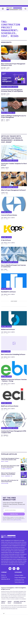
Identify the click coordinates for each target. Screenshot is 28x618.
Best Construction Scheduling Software (13, 354)
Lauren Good (4, 192)
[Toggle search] (25, 9)
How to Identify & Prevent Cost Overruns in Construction (13, 266)
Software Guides (19, 575)
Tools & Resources (19, 582)
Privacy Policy (18, 519)
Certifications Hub (19, 580)
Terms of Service (3, 602)
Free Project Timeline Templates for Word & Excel (14, 164)
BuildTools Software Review (9, 406)
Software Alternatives (6, 468)
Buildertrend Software (8, 329)
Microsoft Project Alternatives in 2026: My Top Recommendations (10, 466)
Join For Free (14, 514)
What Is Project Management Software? (13, 190)
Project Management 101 (6, 476)
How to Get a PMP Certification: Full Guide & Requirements (9, 481)
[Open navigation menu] (3, 9)
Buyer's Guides (4, 461)
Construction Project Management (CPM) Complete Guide (13, 431)
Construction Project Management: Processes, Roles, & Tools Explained (12, 90)
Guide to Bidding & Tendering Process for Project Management (13, 116)
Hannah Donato (5, 167)
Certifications (4, 483)
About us (3, 575)
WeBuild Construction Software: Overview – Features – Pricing (14, 380)
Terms (12, 519)
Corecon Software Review (9, 215)
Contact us (4, 577)
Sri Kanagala (4, 435)
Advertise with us (5, 579)
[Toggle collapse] (3, 613)
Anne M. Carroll (5, 119)
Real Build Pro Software (8, 292)
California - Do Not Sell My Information (20, 602)
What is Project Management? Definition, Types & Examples (8, 473)
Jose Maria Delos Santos (8, 217)
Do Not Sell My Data (22, 608)
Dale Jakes (4, 269)
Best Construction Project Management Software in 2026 (13, 64)
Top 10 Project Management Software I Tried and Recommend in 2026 (10, 459)
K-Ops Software (6, 240)
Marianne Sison (5, 67)
